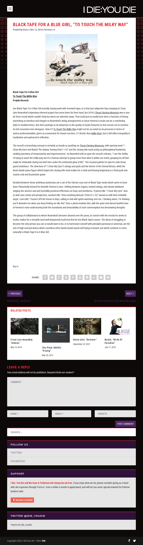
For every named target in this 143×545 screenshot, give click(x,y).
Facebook (18, 461)
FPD (43, 541)
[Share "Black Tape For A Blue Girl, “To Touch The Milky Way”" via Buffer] (87, 277)
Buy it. (16, 266)
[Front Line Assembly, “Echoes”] (25, 326)
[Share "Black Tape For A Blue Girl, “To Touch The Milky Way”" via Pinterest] (73, 277)
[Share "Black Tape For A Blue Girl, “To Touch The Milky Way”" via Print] (107, 277)
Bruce (26, 29)
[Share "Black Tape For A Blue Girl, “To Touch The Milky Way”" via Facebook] (45, 277)
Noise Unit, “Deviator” (85, 339)
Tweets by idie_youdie (21, 524)
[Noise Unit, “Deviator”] (87, 326)
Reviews (48, 29)
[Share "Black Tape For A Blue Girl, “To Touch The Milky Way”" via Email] (100, 277)
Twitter (16, 452)
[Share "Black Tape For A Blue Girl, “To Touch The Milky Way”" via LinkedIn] (80, 277)
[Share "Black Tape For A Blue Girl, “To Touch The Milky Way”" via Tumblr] (66, 277)
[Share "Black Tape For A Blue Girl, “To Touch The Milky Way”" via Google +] (59, 277)
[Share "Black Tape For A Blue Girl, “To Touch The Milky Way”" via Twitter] (52, 277)
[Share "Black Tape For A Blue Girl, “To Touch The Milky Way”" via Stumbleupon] (94, 277)
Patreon (41, 487)
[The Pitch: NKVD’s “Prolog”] (56, 330)
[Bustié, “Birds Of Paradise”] (119, 326)
